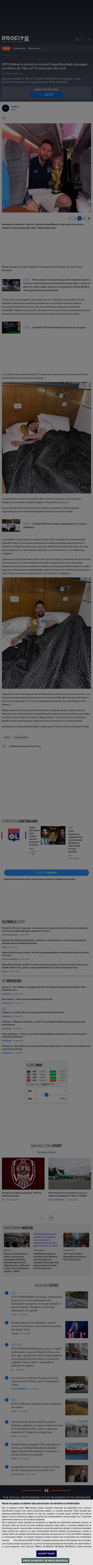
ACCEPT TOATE (46, 1554)
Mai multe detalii (53, 1519)
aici (11, 1540)
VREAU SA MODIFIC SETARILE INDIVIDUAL (45, 1560)
